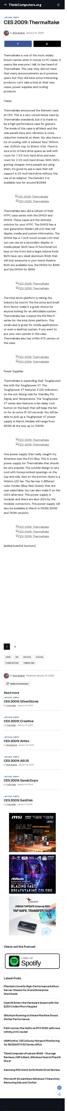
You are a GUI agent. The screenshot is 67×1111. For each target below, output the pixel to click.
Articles (8, 17)
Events (16, 17)
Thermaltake (29, 663)
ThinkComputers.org (25, 5)
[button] (5, 5)
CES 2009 (27, 657)
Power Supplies (12, 663)
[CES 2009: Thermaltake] (31, 196)
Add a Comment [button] (19, 683)
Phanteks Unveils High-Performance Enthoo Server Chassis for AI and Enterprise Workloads (31, 990)
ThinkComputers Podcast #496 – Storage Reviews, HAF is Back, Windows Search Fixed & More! (32, 1057)
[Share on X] (47, 44)
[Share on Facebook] (18, 44)
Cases (8, 657)
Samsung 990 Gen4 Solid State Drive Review (32, 1070)
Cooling (39, 657)
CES (16, 657)
